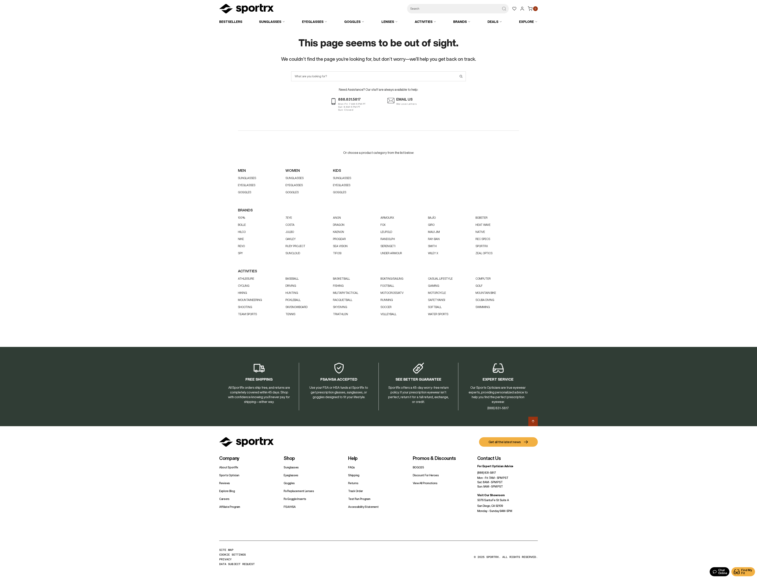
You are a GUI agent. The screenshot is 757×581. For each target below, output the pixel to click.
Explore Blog (227, 491)
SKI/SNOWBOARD (296, 307)
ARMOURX (387, 217)
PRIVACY (225, 559)
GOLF (479, 285)
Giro (431, 224)
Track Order (355, 491)
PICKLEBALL (293, 300)
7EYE (288, 217)
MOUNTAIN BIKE (485, 292)
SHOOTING (245, 307)
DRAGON (338, 224)
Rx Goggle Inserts (295, 499)
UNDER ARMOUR (391, 253)
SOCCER (386, 307)
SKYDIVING (340, 307)
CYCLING (243, 285)
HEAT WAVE (482, 224)
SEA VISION (340, 246)
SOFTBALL (435, 307)
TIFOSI (337, 253)
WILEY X (433, 253)
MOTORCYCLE (437, 292)
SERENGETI (387, 246)
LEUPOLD (386, 232)
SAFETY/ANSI (436, 300)
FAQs (351, 467)
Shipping (353, 475)
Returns (353, 483)
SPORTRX (481, 246)
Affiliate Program (229, 506)
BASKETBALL (341, 278)
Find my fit (746, 571)
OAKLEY (290, 239)
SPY (240, 253)
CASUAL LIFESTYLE (440, 278)
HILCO (242, 232)
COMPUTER (483, 278)
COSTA (290, 224)
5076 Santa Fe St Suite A (493, 500)
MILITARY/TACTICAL (345, 292)
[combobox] (458, 8)
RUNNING (386, 300)
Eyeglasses (246, 185)
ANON (337, 217)
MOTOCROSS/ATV (392, 292)
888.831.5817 (349, 99)
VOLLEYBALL (388, 314)
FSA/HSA (290, 506)
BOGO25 (418, 467)
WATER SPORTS (438, 314)
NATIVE (480, 232)
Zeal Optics (483, 253)
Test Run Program (359, 499)
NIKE (241, 239)
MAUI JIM (434, 232)
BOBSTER (481, 217)
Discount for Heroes (426, 475)
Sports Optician (229, 475)
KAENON (338, 232)
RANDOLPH (387, 239)
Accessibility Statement (363, 506)
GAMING (433, 285)
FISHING (338, 285)
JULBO (289, 232)
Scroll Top (533, 421)
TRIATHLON (340, 314)
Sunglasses (247, 178)
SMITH (432, 246)
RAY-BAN (434, 239)
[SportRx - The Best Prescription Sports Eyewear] (246, 9)
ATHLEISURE (246, 278)
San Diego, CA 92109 (490, 505)
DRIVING (290, 285)
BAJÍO (432, 217)
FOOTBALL (387, 285)
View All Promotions (425, 483)
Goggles (244, 192)
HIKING (242, 292)
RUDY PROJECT (295, 246)
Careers (224, 499)
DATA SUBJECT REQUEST (237, 564)
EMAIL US (404, 99)
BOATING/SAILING (391, 278)
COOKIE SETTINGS (232, 554)
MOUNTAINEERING (250, 300)
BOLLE (242, 224)
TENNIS (290, 314)
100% (241, 217)
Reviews (224, 483)
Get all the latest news (505, 442)
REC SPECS (482, 239)
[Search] (461, 76)
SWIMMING (482, 307)
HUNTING (291, 292)
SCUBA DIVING (484, 300)
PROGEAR (339, 239)
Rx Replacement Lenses (299, 491)
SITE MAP (226, 549)
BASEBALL (292, 278)
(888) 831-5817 (486, 472)
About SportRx (228, 467)
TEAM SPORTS (247, 314)
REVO (241, 246)
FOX (383, 224)
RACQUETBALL (342, 300)
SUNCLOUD (292, 253)
